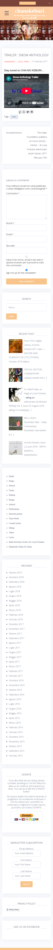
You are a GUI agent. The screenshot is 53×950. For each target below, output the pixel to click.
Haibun (12, 495)
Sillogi (11, 528)
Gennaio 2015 (16, 755)
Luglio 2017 (14, 647)
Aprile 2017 (14, 661)
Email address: (26, 848)
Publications (14, 509)
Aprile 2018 (14, 605)
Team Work (14, 518)
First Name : (27, 860)
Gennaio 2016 (16, 732)
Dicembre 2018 (16, 577)
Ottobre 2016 (15, 689)
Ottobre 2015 (15, 746)
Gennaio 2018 (16, 619)
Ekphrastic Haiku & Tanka (20, 547)
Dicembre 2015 (16, 736)
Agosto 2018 (15, 586)
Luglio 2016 (14, 703)
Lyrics (20, 61)
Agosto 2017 (15, 642)
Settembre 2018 (16, 581)
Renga (11, 500)
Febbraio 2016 (16, 727)
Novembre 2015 (17, 741)
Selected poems (15, 514)
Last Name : (27, 871)
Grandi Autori (15, 523)
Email (9, 234)
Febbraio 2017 (16, 671)
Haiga (11, 481)
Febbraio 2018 (16, 614)
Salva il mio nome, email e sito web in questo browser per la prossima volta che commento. (25, 262)
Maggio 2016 (15, 713)
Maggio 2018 (15, 600)
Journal (12, 504)
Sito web (10, 245)
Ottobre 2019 (15, 572)
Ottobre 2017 (15, 633)
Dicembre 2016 (16, 680)
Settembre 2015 (16, 750)
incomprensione (14, 132)
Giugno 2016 (15, 708)
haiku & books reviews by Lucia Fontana (26, 542)
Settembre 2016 (16, 694)
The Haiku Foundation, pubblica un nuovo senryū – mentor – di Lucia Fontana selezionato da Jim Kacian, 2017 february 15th (37, 145)
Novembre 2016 (17, 685)
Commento (12, 193)
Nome (10, 223)
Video (26, 61)
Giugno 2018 (15, 595)
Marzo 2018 (15, 610)
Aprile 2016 (14, 718)
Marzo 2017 (15, 666)
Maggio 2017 (15, 657)
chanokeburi (29, 11)
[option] (26, 30)
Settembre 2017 (16, 638)
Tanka (11, 490)
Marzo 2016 (15, 722)
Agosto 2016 (15, 699)
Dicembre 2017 (16, 624)
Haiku (14, 117)
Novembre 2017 (17, 628)
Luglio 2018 (14, 591)
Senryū (12, 485)
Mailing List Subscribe (27, 3)
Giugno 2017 (15, 652)
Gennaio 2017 (16, 675)
